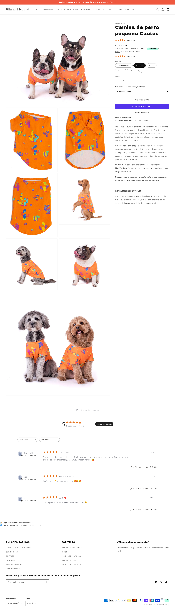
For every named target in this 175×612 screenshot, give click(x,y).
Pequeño (139, 65)
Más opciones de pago (142, 112)
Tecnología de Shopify (163, 604)
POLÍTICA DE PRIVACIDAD (71, 556)
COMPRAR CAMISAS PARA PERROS (18, 548)
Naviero (117, 51)
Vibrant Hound (152, 604)
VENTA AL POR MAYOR (14, 564)
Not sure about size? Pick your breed (130, 87)
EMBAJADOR (10, 560)
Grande (121, 71)
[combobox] (28, 440)
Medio (151, 65)
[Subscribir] (46, 582)
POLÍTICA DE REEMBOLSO (71, 564)
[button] (157, 9)
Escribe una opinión (104, 424)
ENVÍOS (64, 552)
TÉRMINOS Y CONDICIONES (72, 548)
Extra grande (135, 71)
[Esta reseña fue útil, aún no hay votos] (151, 467)
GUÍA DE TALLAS (12, 552)
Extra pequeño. (124, 65)
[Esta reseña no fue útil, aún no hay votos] (155, 467)
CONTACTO (10, 556)
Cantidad (118, 76)
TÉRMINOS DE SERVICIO (70, 560)
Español (30, 603)
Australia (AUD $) (13, 603)
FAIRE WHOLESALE (13, 569)
